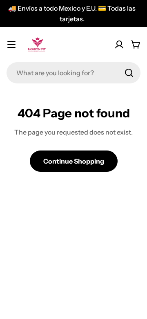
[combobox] (73, 72)
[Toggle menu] (11, 44)
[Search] (129, 73)
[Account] (119, 44)
